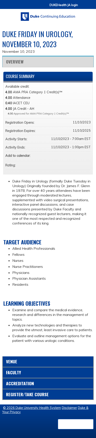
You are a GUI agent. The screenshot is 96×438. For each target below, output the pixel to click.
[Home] (48, 15)
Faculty (13, 372)
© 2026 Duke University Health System (32, 408)
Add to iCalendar (81, 155)
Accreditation (20, 383)
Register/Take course (27, 394)
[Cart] (83, 7)
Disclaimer (69, 408)
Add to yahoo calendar (75, 155)
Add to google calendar (69, 155)
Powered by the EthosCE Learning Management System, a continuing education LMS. (76, 424)
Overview (14, 61)
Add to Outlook (87, 155)
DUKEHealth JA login (64, 5)
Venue (11, 361)
